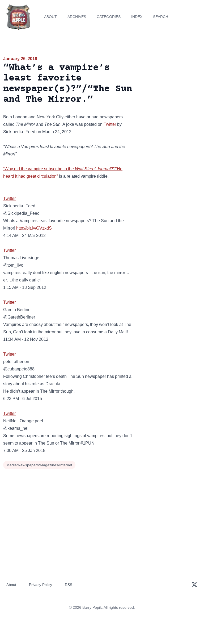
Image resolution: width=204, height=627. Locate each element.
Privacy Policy (40, 585)
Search (160, 17)
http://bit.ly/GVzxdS (34, 228)
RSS (68, 585)
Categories (109, 17)
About (50, 17)
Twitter (110, 124)
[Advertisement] (170, 85)
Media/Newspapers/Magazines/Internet (39, 465)
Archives (76, 17)
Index (136, 17)
